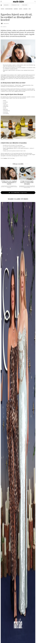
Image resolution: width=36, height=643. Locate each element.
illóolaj (16, 91)
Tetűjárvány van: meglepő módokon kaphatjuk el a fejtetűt (9, 182)
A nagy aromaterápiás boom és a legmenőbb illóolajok (26, 182)
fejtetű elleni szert (10, 148)
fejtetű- (5, 74)
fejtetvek (24, 85)
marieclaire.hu (6, 23)
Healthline (5, 158)
